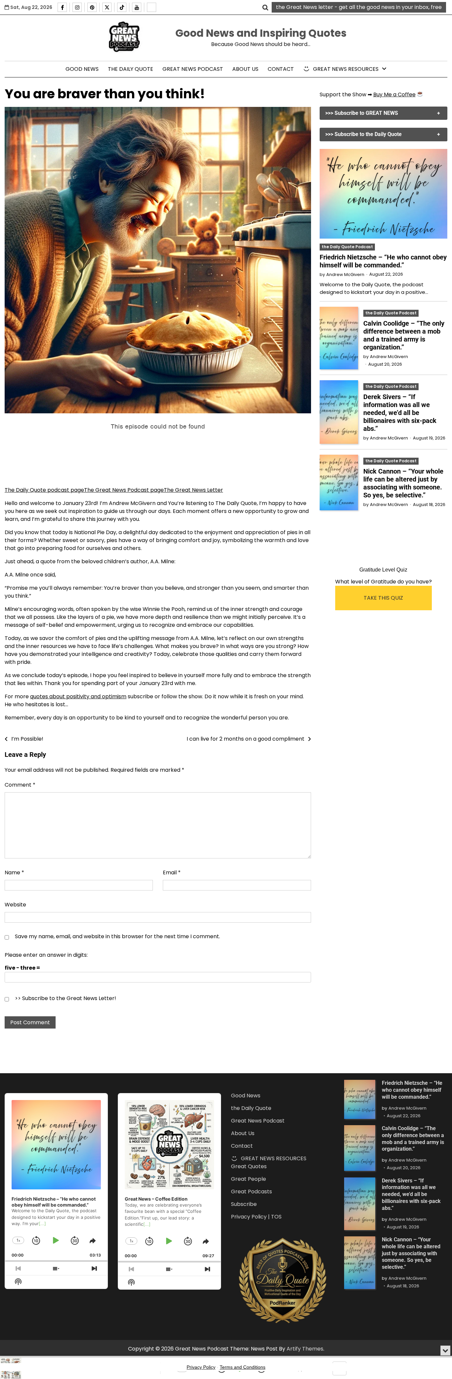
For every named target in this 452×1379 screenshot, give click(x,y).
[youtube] (136, 7)
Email (172, 872)
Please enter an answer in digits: (46, 955)
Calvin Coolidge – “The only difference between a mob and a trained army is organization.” (403, 335)
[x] (107, 7)
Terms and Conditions (242, 1367)
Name (14, 872)
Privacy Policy (201, 1367)
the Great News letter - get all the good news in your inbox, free (359, 7)
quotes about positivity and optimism (78, 696)
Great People (248, 1179)
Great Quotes (249, 1166)
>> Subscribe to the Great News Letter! (65, 998)
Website (15, 904)
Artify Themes (305, 1349)
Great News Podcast (192, 69)
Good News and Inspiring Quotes (260, 33)
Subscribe (244, 1204)
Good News (82, 69)
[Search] (265, 7)
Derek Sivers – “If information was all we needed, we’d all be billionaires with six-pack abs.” (399, 413)
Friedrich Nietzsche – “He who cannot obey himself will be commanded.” (383, 261)
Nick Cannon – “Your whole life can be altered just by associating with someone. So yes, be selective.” (403, 483)
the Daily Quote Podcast (347, 247)
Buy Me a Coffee (394, 94)
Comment (20, 785)
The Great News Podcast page (124, 490)
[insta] (77, 7)
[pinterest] (92, 7)
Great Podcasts (251, 1191)
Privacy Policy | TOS (256, 1216)
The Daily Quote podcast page (44, 490)
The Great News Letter (193, 490)
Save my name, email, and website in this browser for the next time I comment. (117, 936)
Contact (281, 69)
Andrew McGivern (345, 274)
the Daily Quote (130, 69)
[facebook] (62, 7)
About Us (245, 69)
